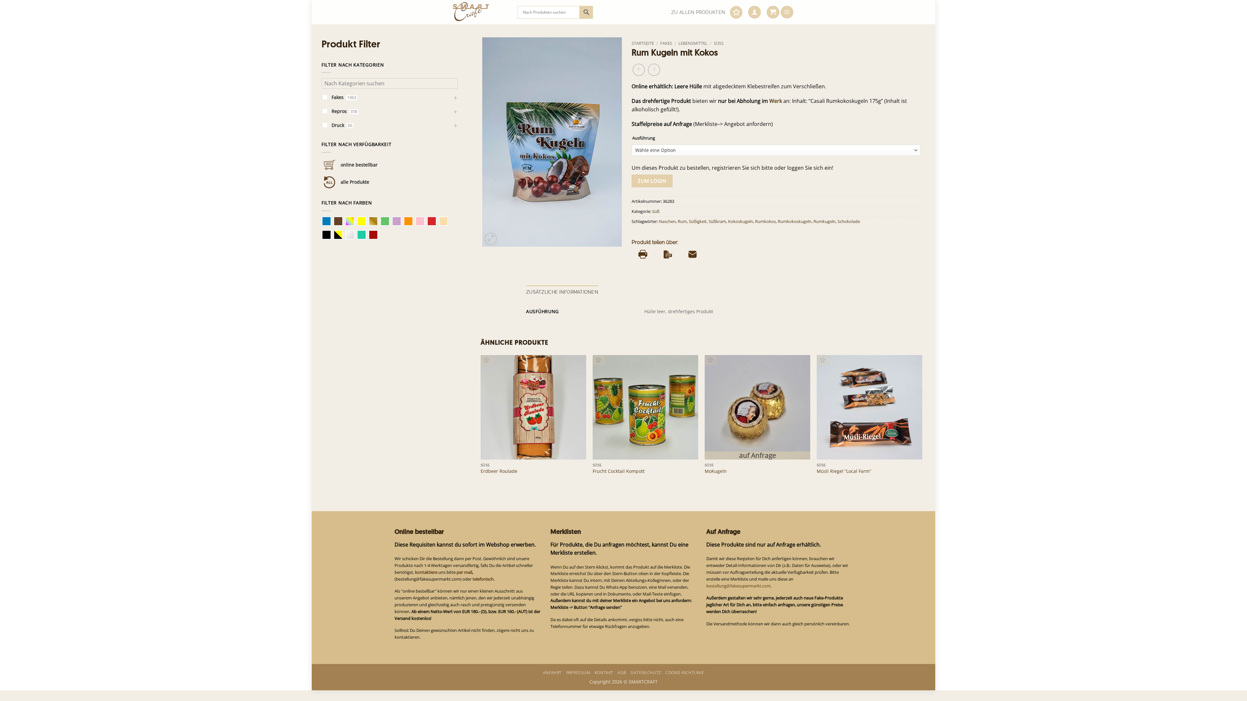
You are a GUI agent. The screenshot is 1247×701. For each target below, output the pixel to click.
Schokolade (849, 221)
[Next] (922, 420)
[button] (754, 12)
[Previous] (481, 420)
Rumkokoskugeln (795, 221)
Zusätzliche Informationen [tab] (562, 292)
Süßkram (717, 221)
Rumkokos (765, 221)
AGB (622, 672)
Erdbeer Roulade (499, 471)
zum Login (652, 181)
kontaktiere (426, 572)
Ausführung (643, 138)
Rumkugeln (824, 221)
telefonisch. (483, 579)
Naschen (667, 221)
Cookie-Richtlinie (684, 672)
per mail (464, 572)
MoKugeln (716, 471)
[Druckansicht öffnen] (643, 254)
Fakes (666, 43)
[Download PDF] (668, 254)
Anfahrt (552, 672)
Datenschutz (646, 672)
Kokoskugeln (740, 221)
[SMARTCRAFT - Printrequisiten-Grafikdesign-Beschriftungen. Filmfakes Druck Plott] (480, 12)
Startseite (643, 43)
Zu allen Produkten (698, 12)
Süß (719, 43)
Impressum (578, 672)
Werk (775, 101)
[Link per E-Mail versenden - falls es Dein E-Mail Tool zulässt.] (692, 254)
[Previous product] (654, 70)
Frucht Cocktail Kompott (619, 471)
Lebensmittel (693, 43)
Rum (682, 221)
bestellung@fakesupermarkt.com (738, 586)
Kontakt (604, 672)
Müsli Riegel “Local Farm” (844, 471)
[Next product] (639, 70)
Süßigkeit (698, 221)
